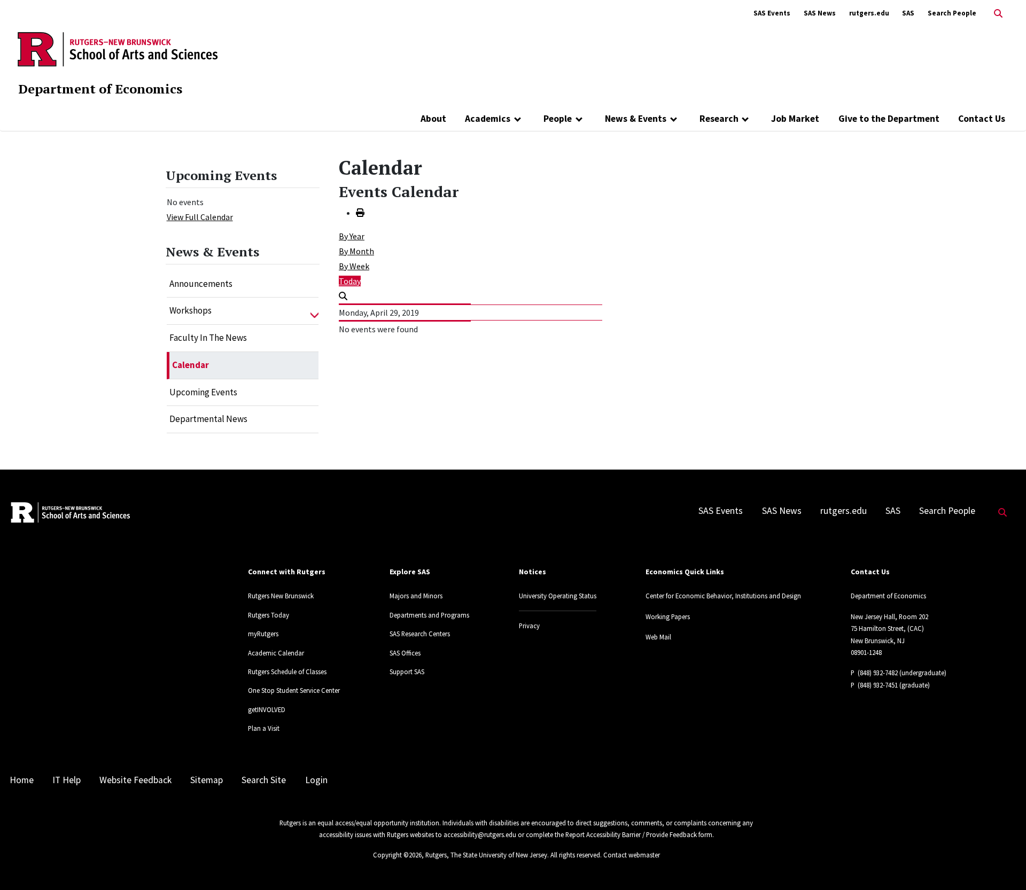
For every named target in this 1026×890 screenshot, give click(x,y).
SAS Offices (405, 653)
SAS (908, 13)
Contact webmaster (631, 854)
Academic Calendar (276, 653)
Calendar (190, 365)
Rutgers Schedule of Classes (287, 671)
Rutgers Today (268, 615)
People (557, 118)
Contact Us (981, 118)
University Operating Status (557, 595)
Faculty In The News (208, 337)
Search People (952, 13)
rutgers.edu (869, 13)
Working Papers (668, 616)
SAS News (820, 13)
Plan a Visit (263, 728)
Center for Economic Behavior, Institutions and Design (723, 595)
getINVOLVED (266, 709)
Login (316, 780)
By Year (351, 236)
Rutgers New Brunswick (281, 595)
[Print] (360, 212)
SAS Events (771, 13)
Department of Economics (100, 88)
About (433, 118)
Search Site (264, 780)
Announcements (200, 284)
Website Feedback (135, 780)
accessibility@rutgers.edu (480, 834)
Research (719, 118)
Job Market (795, 118)
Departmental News (208, 419)
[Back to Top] (1003, 864)
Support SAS (407, 671)
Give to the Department (888, 118)
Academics (487, 118)
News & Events (635, 118)
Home (22, 780)
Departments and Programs (429, 615)
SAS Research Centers (420, 633)
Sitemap (206, 780)
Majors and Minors (416, 595)
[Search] (343, 296)
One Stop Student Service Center (294, 690)
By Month (356, 251)
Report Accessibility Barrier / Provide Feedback (631, 834)
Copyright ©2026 (397, 854)
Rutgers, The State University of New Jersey (486, 854)
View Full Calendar (200, 217)
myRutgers (263, 633)
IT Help (66, 780)
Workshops (190, 310)
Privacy (529, 625)
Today (350, 281)
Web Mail (658, 637)
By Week (354, 266)
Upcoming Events (203, 392)
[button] (314, 311)
